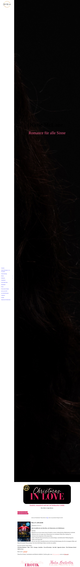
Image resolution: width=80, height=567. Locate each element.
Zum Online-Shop (4, 282)
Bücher (2, 275)
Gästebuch (3, 295)
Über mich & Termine (5, 288)
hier (47, 517)
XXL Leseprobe (55, 554)
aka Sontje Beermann (5, 293)
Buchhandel (3, 284)
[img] (47, 241)
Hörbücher (3, 278)
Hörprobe (66, 554)
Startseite (2, 268)
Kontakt (2, 297)
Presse (2, 286)
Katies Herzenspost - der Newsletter (5, 271)
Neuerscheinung (4, 273)
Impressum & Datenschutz (5, 299)
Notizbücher (3, 280)
